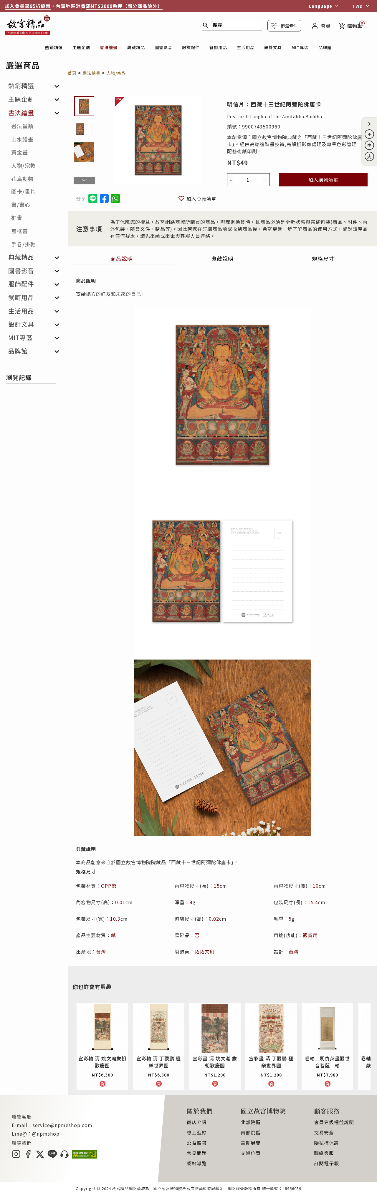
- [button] (231, 179)
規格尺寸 (323, 258)
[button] (369, 124)
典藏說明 (222, 258)
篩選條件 (289, 26)
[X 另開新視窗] (39, 1156)
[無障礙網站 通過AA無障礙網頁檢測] (84, 1156)
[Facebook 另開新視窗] (28, 1156)
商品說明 (121, 258)
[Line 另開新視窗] (52, 1156)
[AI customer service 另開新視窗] (64, 1156)
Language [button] (320, 6)
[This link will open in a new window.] (104, 198)
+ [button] (265, 179)
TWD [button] (357, 6)
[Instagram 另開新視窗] (16, 1156)
